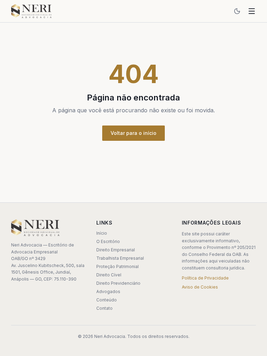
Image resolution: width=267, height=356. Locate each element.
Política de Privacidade (205, 278)
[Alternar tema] (237, 11)
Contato (104, 308)
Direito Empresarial (115, 249)
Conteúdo (106, 299)
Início (101, 233)
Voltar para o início (133, 133)
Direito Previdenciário (118, 283)
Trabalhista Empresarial (120, 258)
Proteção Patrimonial (117, 266)
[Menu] (252, 11)
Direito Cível (108, 274)
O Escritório (108, 241)
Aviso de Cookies (200, 287)
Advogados (108, 291)
